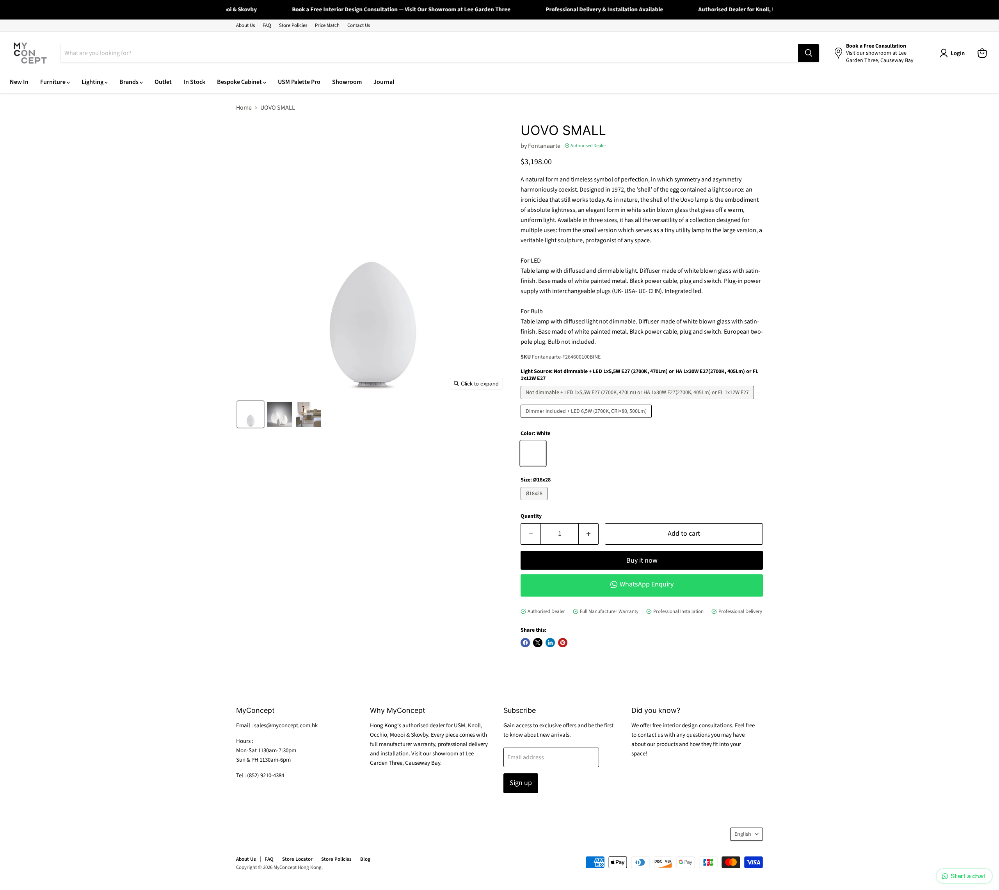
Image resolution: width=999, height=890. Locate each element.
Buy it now (642, 560)
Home (244, 107)
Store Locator (297, 859)
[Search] (808, 53)
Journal (383, 82)
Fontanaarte (544, 146)
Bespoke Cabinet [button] (240, 82)
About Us (245, 25)
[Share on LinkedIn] (550, 642)
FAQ (267, 25)
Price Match (327, 25)
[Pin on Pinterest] (562, 642)
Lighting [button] (93, 82)
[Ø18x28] (535, 502)
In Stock (194, 82)
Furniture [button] (53, 82)
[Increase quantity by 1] (589, 534)
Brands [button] (129, 82)
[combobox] (429, 53)
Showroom (347, 82)
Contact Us (358, 25)
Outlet (163, 82)
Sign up (521, 783)
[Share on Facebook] (525, 642)
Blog (365, 859)
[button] (250, 414)
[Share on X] (537, 642)
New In (19, 82)
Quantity (531, 516)
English (742, 834)
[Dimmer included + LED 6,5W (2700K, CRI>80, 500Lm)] (587, 420)
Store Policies (293, 25)
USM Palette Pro (299, 82)
